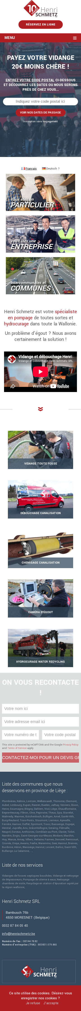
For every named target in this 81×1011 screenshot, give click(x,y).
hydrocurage (16, 324)
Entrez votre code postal (30, 80)
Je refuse (33, 1003)
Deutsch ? (53, 169)
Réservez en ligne (40, 25)
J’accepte (50, 1003)
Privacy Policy (70, 744)
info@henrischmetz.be (18, 934)
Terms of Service (17, 748)
